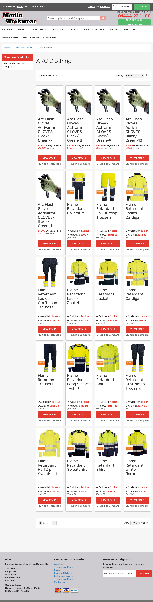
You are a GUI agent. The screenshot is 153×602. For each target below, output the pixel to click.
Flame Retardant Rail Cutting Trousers (106, 211)
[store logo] (24, 18)
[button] (49, 163)
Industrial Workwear (25, 47)
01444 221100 (38, 6)
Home (7, 47)
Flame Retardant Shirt (105, 379)
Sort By (119, 75)
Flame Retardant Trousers (47, 379)
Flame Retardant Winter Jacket (135, 467)
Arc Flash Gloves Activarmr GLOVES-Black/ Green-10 (134, 130)
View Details (49, 158)
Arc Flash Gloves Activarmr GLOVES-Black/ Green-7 (46, 130)
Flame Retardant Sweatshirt (77, 465)
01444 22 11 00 (134, 16)
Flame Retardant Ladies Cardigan (135, 211)
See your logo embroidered (134, 22)
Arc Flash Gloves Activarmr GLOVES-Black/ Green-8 (76, 130)
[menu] (76, 34)
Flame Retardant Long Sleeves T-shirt (79, 382)
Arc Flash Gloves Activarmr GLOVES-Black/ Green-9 (105, 130)
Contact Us (59, 582)
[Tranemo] (71, 192)
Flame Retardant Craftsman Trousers (135, 382)
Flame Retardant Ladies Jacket (76, 296)
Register (105, 6)
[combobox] (76, 18)
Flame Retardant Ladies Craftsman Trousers (47, 298)
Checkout (142, 6)
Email (20, 6)
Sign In (91, 6)
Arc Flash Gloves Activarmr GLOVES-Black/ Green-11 (46, 215)
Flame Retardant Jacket (105, 294)
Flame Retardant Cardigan (135, 294)
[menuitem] (7, 30)
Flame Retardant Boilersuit (76, 208)
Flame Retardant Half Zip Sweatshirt (48, 467)
